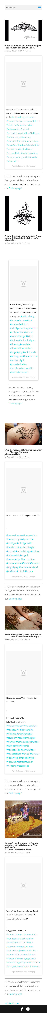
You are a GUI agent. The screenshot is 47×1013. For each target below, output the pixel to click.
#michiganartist (24, 124)
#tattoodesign (19, 116)
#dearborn (11, 547)
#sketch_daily (32, 144)
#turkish (29, 761)
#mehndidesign (14, 133)
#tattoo (26, 133)
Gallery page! (15, 188)
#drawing (26, 136)
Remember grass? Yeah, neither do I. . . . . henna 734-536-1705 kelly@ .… (23, 635)
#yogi (19, 352)
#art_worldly (23, 156)
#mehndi (24, 128)
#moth (33, 156)
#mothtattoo (19, 144)
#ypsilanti (26, 121)
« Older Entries (12, 1003)
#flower (20, 140)
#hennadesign (13, 559)
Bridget (10, 51)
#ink (36, 140)
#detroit (35, 121)
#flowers (29, 140)
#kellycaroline (13, 128)
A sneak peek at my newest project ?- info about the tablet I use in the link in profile (22, 113)
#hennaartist (29, 535)
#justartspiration (29, 153)
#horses (29, 571)
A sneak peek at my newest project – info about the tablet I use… (23, 46)
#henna (30, 116)
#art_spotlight (13, 153)
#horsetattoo (25, 567)
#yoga (9, 144)
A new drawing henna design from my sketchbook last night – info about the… (23, 238)
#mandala (11, 140)
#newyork (11, 966)
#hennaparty (12, 539)
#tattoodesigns (13, 136)
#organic (24, 555)
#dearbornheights (26, 547)
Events (28, 51)
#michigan (11, 124)
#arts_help (11, 156)
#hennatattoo (28, 559)
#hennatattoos (13, 563)
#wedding (11, 765)
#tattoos (34, 133)
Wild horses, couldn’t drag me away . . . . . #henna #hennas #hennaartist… (23, 452)
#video (13, 372)
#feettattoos (23, 765)
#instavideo (12, 160)
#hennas (10, 121)
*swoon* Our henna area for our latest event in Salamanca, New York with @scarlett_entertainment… (21, 846)
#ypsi (18, 121)
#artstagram (12, 148)
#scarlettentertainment (28, 966)
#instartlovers (26, 148)
